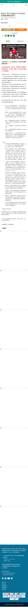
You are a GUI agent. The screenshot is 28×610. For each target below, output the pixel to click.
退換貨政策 (4, 585)
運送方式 (4, 584)
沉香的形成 (11, 224)
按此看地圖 (4, 567)
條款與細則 (4, 587)
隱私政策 (4, 589)
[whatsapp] (11, 36)
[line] (6, 36)
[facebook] (8, 36)
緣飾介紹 (4, 582)
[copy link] (14, 36)
